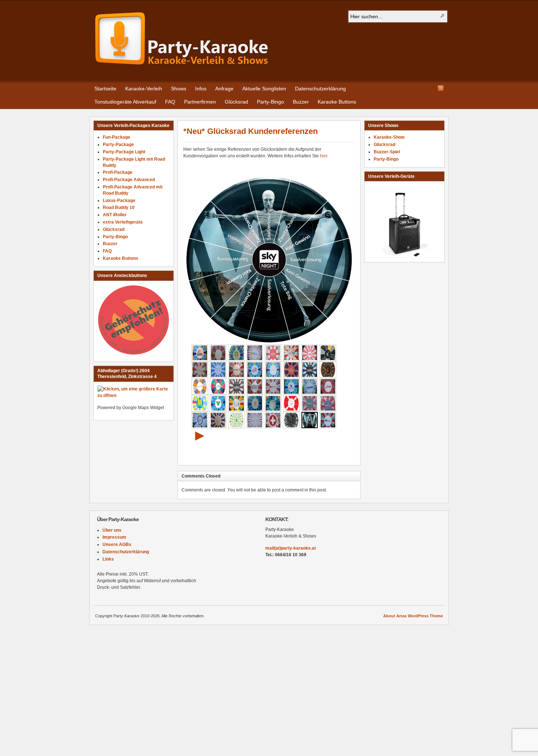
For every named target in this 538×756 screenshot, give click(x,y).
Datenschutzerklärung (320, 88)
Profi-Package (117, 172)
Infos (200, 88)
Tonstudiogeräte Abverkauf (125, 102)
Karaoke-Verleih (143, 88)
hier (323, 155)
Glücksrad (236, 102)
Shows (178, 88)
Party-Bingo (270, 102)
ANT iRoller (115, 214)
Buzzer (301, 102)
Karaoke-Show (389, 137)
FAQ (170, 102)
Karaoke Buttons (337, 102)
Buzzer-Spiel (387, 151)
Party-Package (118, 144)
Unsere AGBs (116, 544)
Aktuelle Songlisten (264, 88)
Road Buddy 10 (119, 207)
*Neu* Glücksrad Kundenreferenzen (250, 131)
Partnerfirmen (200, 102)
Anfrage (224, 88)
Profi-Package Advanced (129, 179)
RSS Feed (440, 88)
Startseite (105, 88)
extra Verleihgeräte (123, 222)
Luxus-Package (119, 200)
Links (108, 559)
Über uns (112, 530)
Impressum (114, 537)
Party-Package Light (124, 151)
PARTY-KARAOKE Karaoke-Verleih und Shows (181, 38)
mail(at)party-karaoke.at (290, 548)
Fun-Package (116, 137)
